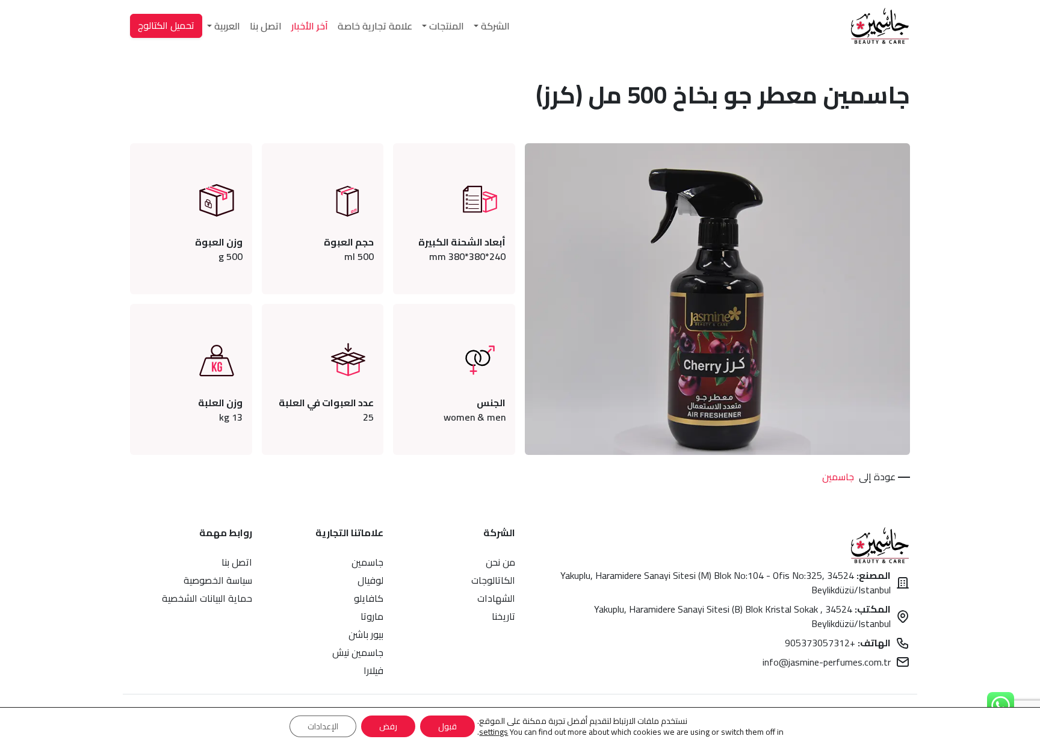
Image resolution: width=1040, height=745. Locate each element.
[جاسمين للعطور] (880, 26)
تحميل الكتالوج (166, 25)
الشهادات (496, 598)
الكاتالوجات (493, 580)
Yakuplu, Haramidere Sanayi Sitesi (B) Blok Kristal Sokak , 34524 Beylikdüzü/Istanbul (742, 616)
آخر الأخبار (309, 26)
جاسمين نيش (357, 652)
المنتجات (446, 26)
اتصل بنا (266, 26)
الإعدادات (323, 726)
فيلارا (373, 670)
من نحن (500, 562)
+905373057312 (838, 642)
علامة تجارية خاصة (375, 26)
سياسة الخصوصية (218, 580)
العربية (227, 26)
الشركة (495, 26)
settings (493, 731)
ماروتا (372, 616)
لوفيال (370, 580)
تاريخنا (503, 616)
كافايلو (368, 598)
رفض (388, 726)
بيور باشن (365, 634)
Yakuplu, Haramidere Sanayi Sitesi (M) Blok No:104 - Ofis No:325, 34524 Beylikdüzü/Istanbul (725, 582)
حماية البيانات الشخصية (207, 598)
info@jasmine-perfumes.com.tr (827, 662)
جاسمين (838, 476)
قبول (447, 726)
